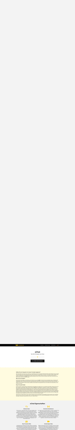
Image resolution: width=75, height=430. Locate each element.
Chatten (57, 391)
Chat (19, 376)
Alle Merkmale (53, 345)
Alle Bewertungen (47, 345)
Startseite (42, 345)
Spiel (44, 389)
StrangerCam (21, 345)
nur (20, 382)
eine (41, 391)
